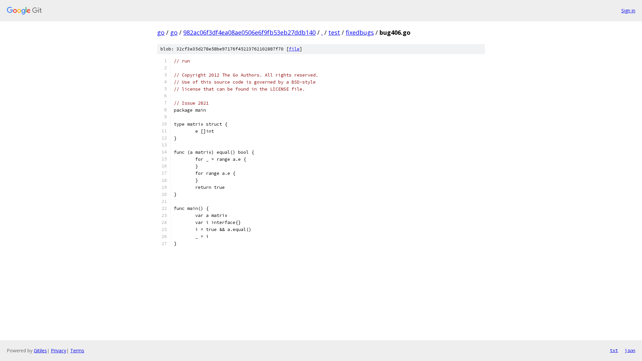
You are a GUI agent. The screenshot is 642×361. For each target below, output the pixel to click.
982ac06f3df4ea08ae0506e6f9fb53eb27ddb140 (249, 32)
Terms (77, 350)
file (294, 49)
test (334, 32)
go (161, 32)
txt (614, 350)
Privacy (58, 350)
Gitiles (40, 350)
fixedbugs (360, 32)
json (630, 350)
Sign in (628, 10)
